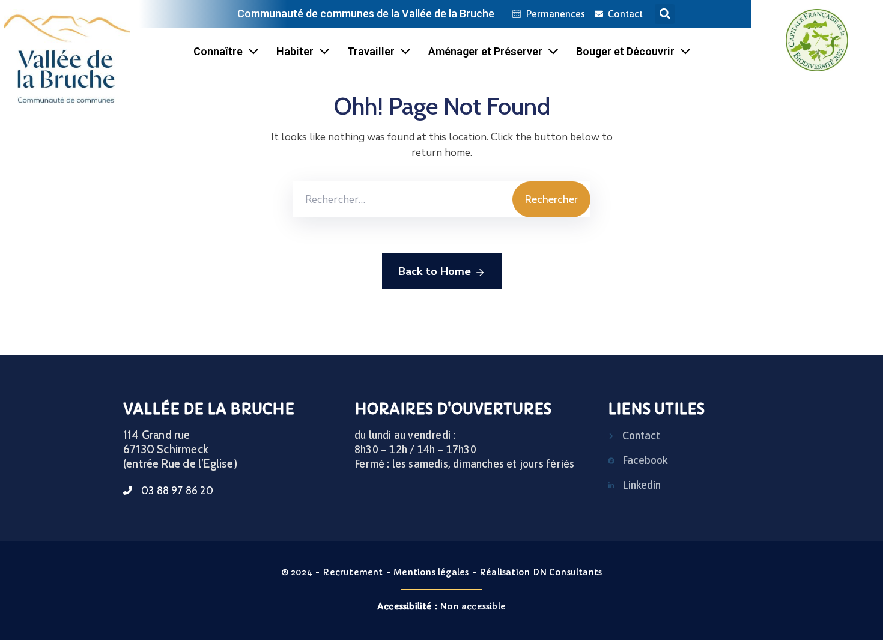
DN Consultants (567, 572)
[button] (665, 14)
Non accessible (441, 606)
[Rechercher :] (402, 199)
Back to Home (434, 271)
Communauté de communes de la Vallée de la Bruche (365, 13)
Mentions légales (431, 572)
